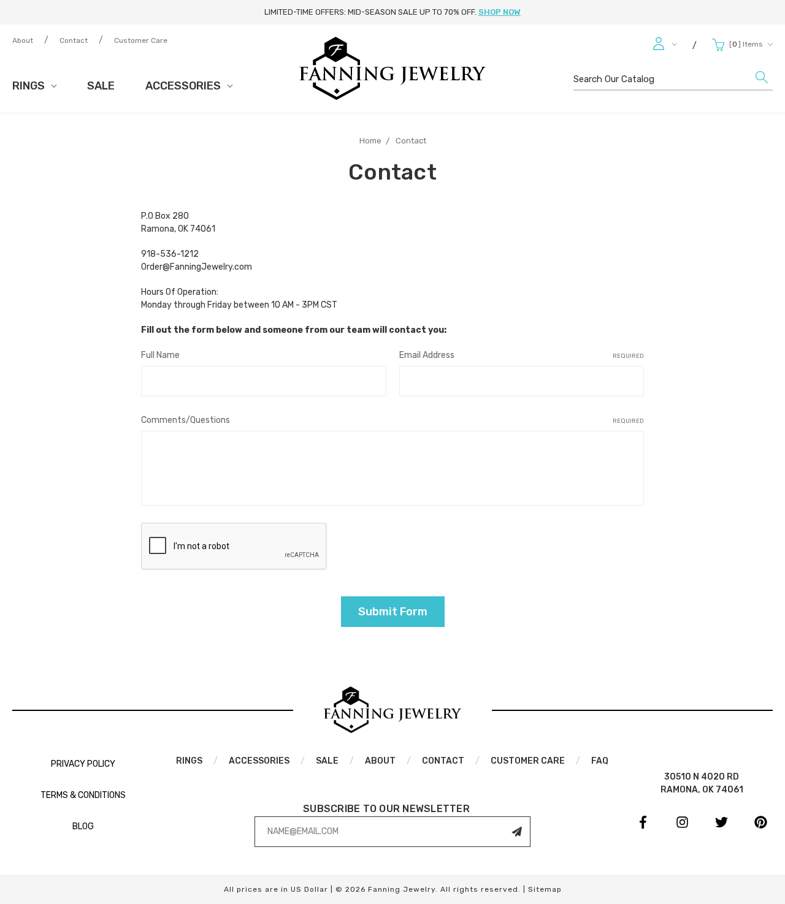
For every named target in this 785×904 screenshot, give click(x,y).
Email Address (521, 355)
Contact (73, 40)
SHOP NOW (499, 12)
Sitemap (545, 889)
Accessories (184, 86)
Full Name (160, 355)
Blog (83, 826)
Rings (29, 86)
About (22, 40)
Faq (599, 761)
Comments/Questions (392, 420)
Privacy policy (83, 764)
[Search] (762, 80)
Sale (101, 86)
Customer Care (140, 40)
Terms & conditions (83, 795)
